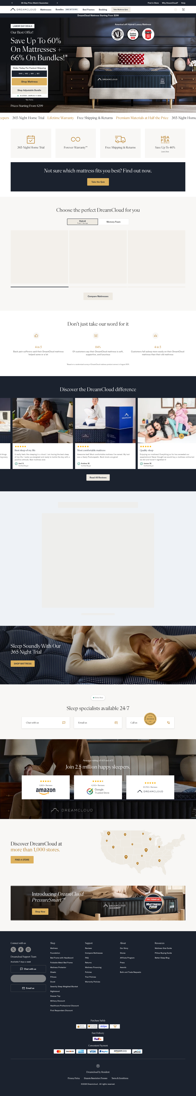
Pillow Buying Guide (163, 953)
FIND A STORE (22, 859)
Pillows (53, 977)
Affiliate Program (127, 958)
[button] (170, 3)
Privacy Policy (74, 1078)
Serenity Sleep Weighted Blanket (64, 986)
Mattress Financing (93, 967)
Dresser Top (55, 996)
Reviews (88, 948)
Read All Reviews (98, 477)
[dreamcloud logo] (23, 9)
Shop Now (40, 911)
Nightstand (55, 991)
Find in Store (153, 3)
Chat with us (30, 969)
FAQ (87, 958)
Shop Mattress (29, 81)
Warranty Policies (92, 982)
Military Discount (57, 1001)
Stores (122, 953)
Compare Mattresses (98, 296)
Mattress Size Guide (163, 948)
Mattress (54, 948)
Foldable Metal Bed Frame (61, 962)
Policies (88, 972)
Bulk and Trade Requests (130, 972)
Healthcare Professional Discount (64, 1005)
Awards (123, 967)
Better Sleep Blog (162, 958)
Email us (30, 988)
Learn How (165, 151)
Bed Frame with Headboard (61, 958)
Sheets (53, 972)
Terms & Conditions (120, 1078)
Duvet (52, 982)
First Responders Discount (61, 1010)
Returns (88, 962)
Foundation (55, 953)
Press (122, 962)
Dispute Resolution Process (95, 1078)
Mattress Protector (58, 967)
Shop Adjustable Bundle (29, 90)
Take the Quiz (98, 182)
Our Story (124, 948)
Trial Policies (90, 977)
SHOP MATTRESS (22, 663)
